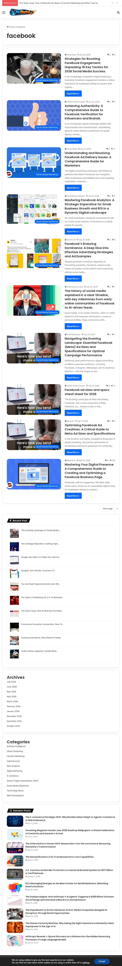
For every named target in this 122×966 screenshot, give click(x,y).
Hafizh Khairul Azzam (76, 102)
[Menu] (3, 13)
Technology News (15, 790)
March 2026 (12, 701)
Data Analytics (13, 766)
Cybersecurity (13, 761)
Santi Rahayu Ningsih (76, 196)
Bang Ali (70, 421)
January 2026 (13, 711)
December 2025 (14, 716)
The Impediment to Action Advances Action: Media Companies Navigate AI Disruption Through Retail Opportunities (66, 911)
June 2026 (12, 686)
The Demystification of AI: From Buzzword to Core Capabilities (59, 856)
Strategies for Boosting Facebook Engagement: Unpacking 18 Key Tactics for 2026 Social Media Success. (86, 65)
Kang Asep (71, 55)
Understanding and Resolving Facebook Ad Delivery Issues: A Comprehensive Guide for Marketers (88, 159)
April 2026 (11, 696)
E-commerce (13, 776)
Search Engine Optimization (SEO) (22, 781)
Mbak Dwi (71, 460)
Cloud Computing (15, 751)
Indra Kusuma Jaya (75, 287)
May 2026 (11, 691)
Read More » (73, 93)
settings (86, 962)
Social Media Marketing (17, 785)
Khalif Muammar (73, 334)
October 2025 (13, 726)
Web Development (15, 795)
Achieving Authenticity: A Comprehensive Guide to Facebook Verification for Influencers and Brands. (84, 112)
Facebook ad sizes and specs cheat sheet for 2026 (87, 392)
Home (12, 27)
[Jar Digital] (24, 12)
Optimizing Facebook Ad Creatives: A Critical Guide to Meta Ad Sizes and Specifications (90, 429)
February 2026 (13, 706)
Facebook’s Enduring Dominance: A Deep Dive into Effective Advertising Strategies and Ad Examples (89, 250)
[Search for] (118, 13)
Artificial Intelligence (16, 746)
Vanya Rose (72, 149)
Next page (108, 508)
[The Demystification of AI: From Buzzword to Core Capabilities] (15, 861)
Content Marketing (15, 756)
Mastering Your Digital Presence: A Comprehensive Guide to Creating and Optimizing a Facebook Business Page (89, 470)
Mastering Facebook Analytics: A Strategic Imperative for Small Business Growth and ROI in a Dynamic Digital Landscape (89, 206)
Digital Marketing (14, 771)
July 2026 (11, 682)
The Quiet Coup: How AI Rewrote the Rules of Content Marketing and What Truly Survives (61, 3)
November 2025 (14, 721)
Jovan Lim (71, 240)
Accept (102, 961)
